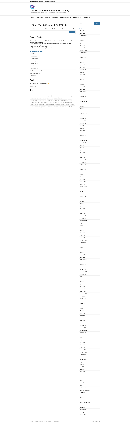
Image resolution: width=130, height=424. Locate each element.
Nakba (32, 104)
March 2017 (82, 152)
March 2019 (82, 111)
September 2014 (83, 220)
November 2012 (83, 266)
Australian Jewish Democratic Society (49, 10)
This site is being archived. (36, 42)
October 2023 (83, 55)
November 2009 (83, 354)
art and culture (51, 93)
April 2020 (82, 86)
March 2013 (82, 257)
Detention (39, 98)
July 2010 (82, 335)
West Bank (41, 108)
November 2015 (83, 189)
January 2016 (83, 184)
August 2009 (83, 361)
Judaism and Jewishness (67, 102)
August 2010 (83, 332)
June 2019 (82, 106)
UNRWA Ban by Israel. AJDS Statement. (39, 46)
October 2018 (83, 120)
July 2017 (82, 145)
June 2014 (82, 228)
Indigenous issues (84, 387)
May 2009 (82, 369)
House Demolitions (34, 100)
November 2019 (83, 96)
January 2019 (83, 116)
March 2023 (82, 67)
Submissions (83, 409)
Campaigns (55, 17)
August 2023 (83, 57)
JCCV (39, 102)
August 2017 (83, 142)
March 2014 (82, 232)
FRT (99, 421)
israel (70, 100)
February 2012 (83, 288)
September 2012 (83, 271)
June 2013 (82, 249)
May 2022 (82, 72)
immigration (50, 100)
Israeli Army (33, 102)
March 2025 (82, 33)
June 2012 (82, 279)
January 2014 (83, 237)
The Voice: (47, 17)
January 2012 (83, 291)
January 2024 (83, 47)
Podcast (32, 75)
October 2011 (83, 298)
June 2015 (82, 201)
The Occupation (34, 108)
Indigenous (57, 100)
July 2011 (82, 305)
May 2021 (82, 79)
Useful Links (33, 68)
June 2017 (82, 147)
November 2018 (83, 118)
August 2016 (83, 169)
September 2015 (83, 193)
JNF (60, 102)
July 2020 (82, 81)
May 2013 (82, 252)
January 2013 (83, 262)
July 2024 (82, 40)
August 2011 (83, 303)
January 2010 (83, 349)
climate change (69, 96)
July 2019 (82, 103)
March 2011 (82, 315)
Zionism (46, 108)
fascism (60, 98)
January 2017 (83, 157)
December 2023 (83, 50)
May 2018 (82, 128)
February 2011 (83, 318)
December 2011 (83, 293)
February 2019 (83, 113)
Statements (33, 63)
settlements (50, 106)
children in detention (59, 96)
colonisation (33, 98)
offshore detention (60, 104)
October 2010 (83, 327)
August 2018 (83, 123)
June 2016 (82, 174)
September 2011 (83, 301)
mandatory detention (85, 390)
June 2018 (82, 125)
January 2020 (83, 94)
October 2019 (83, 98)
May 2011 (82, 310)
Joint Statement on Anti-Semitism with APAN (71, 17)
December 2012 (83, 264)
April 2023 (82, 64)
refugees (82, 404)
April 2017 (82, 150)
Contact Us (87, 17)
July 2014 (82, 225)
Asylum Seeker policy (60, 93)
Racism (72, 104)
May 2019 (82, 108)
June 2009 (82, 366)
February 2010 (83, 347)
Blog (31, 53)
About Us (32, 17)
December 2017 (83, 135)
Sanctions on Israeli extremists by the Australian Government (44, 47)
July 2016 (82, 172)
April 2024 (82, 42)
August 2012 (83, 274)
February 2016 (83, 181)
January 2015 (83, 213)
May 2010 (82, 340)
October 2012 (83, 269)
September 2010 (83, 330)
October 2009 (83, 357)
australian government (35, 96)
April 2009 (82, 371)
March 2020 (82, 89)
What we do (40, 17)
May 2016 (82, 176)
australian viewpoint (46, 96)
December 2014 (83, 215)
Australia (68, 93)
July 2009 (82, 364)
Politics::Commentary (35, 70)
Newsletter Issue (34, 73)
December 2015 (83, 186)
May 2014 (82, 230)
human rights (43, 100)
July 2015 (82, 198)
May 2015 (82, 203)
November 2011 (83, 296)
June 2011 (82, 308)
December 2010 (83, 322)
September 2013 (83, 245)
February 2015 (83, 210)
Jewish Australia (44, 102)
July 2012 (82, 276)
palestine (67, 104)
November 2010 (83, 325)
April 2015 (82, 206)
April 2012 (82, 284)
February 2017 (83, 154)
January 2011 (83, 320)
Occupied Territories (50, 104)
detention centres (46, 98)
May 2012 (82, 281)
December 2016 (83, 159)
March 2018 (82, 130)
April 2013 (82, 254)
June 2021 (82, 77)
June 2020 (82, 84)
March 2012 (82, 286)
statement (62, 106)
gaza (65, 98)
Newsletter (33, 58)
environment (54, 98)
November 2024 (83, 35)
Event (31, 65)
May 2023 (82, 62)
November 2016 (83, 162)
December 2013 (83, 240)
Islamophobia (64, 100)
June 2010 (82, 337)
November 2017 (83, 137)
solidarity (56, 106)
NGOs (36, 104)
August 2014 (83, 223)
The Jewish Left (68, 106)
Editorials (32, 61)
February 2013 (83, 259)
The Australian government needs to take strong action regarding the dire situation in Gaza (51, 40)
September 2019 (83, 101)
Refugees (44, 106)
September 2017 (83, 140)
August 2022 (83, 69)
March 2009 (82, 374)
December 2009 (83, 352)
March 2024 (82, 45)
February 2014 (83, 235)
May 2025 (82, 30)
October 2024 (83, 38)
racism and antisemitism (35, 106)
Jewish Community (53, 102)
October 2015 (83, 191)
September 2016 (83, 167)
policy (81, 399)
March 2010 (82, 344)
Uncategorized (33, 56)
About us (32, 93)
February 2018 (83, 133)
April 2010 (82, 342)
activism (37, 93)
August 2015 (83, 196)
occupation (41, 104)
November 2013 (83, 242)
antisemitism (43, 93)
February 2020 (83, 91)
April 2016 (82, 179)
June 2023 (82, 60)
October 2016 (83, 164)
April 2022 (82, 74)
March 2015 (82, 208)
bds (53, 96)
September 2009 (83, 359)
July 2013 (82, 247)
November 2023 (83, 52)
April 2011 (82, 313)
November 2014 (83, 218)
